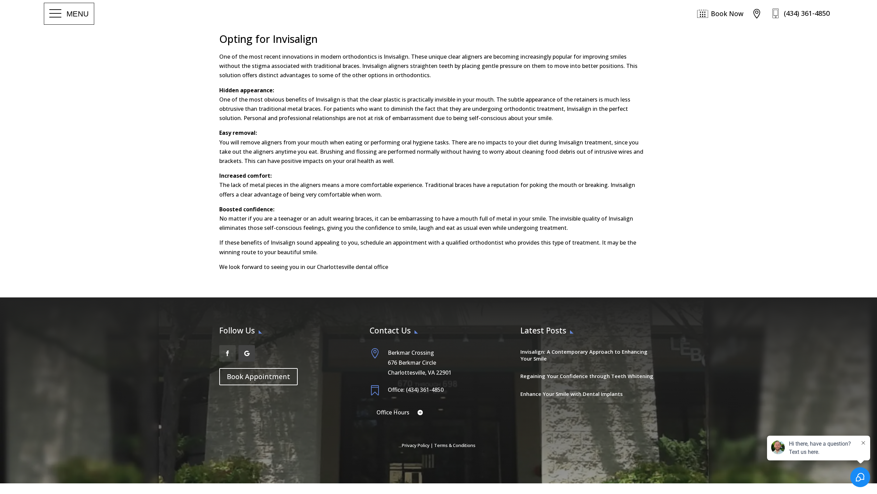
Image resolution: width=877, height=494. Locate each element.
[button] (69, 13)
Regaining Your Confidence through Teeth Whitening (586, 376)
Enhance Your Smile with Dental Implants (571, 393)
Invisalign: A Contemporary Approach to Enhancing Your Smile (583, 355)
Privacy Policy (416, 445)
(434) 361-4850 (807, 13)
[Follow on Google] (246, 353)
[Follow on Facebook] (227, 353)
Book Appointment (258, 376)
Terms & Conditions (454, 445)
